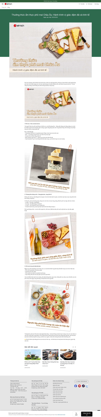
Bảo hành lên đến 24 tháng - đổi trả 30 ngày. (50, 1)
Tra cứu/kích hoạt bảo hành (59, 398)
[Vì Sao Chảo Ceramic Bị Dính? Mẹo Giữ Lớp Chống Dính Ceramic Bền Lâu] (68, 354)
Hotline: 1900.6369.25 (82, 381)
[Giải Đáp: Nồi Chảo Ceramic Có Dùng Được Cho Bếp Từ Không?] (50, 354)
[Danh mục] (3, 4)
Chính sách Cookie (61, 414)
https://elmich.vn (18, 385)
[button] (73, 347)
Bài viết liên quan (31, 347)
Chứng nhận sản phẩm (58, 389)
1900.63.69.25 (16, 383)
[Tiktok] (83, 386)
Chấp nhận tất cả (86, 414)
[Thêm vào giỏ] (23, 47)
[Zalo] (87, 386)
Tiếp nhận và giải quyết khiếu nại (60, 402)
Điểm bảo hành (56, 385)
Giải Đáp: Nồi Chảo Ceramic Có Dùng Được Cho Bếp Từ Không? (49, 363)
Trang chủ (4, 7)
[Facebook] (75, 386)
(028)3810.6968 (41, 398)
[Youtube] (79, 386)
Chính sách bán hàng (57, 391)
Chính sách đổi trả (57, 394)
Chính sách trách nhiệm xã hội (59, 387)
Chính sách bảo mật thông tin (59, 396)
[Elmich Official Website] (8, 4)
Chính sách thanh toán (58, 400)
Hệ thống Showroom (57, 383)
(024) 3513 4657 (41, 387)
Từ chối (76, 414)
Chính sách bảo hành (57, 392)
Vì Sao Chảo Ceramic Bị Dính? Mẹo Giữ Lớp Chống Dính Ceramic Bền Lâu (68, 363)
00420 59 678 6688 (42, 410)
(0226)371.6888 (20, 404)
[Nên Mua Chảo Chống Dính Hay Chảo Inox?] (33, 354)
